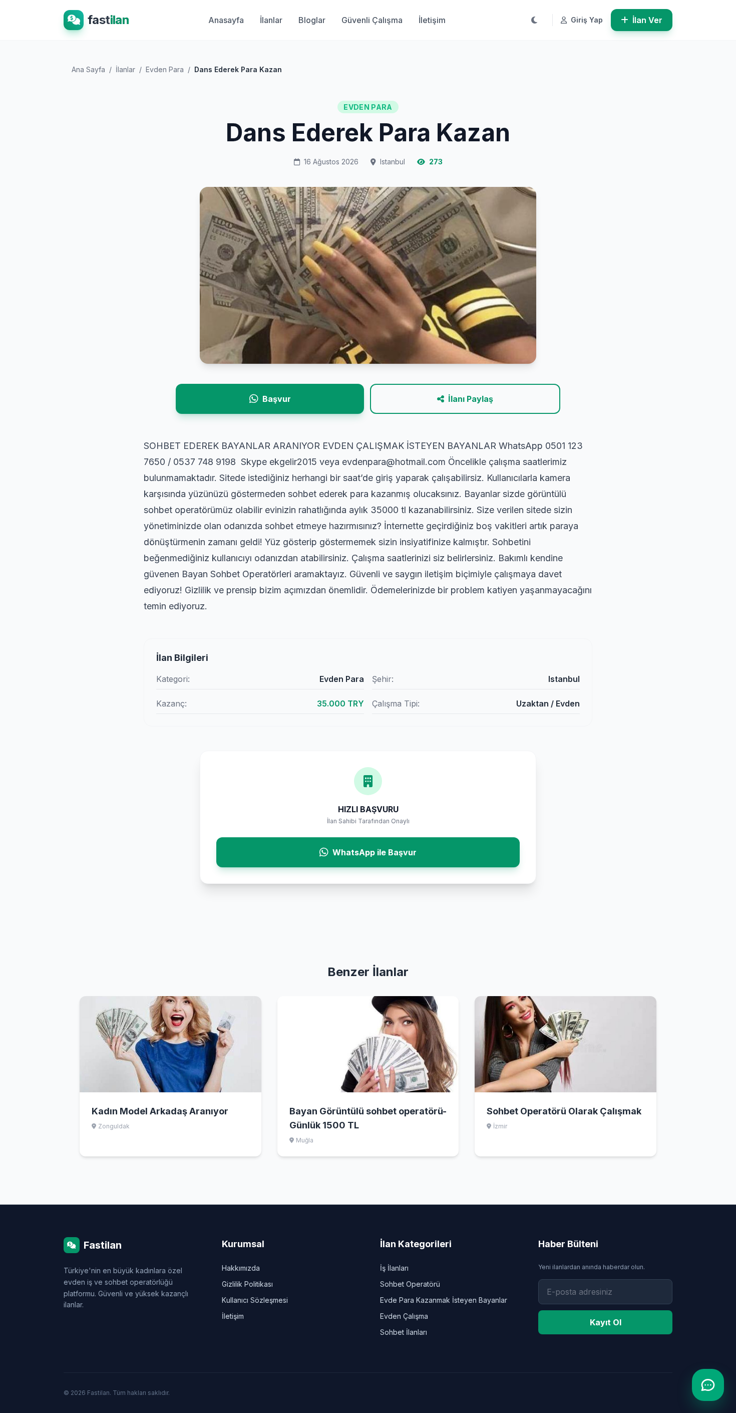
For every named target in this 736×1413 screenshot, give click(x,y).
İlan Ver (647, 20)
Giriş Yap (586, 20)
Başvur (276, 399)
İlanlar (271, 20)
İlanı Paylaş (470, 399)
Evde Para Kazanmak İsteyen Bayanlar (443, 1300)
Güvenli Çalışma (372, 20)
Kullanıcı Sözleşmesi (255, 1300)
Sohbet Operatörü (410, 1284)
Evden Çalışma (404, 1316)
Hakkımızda (241, 1268)
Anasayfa (226, 20)
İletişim (432, 20)
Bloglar (311, 20)
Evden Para (165, 69)
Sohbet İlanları (403, 1332)
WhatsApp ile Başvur (374, 852)
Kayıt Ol (605, 1322)
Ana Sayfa (88, 69)
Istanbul (392, 161)
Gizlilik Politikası (247, 1284)
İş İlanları (394, 1268)
